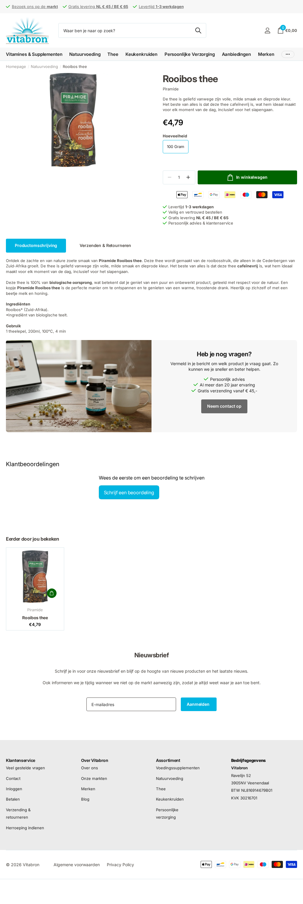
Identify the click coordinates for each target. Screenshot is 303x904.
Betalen (13, 799)
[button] (188, 177)
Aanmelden (199, 704)
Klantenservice (20, 760)
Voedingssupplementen (178, 768)
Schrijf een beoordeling (129, 492)
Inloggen (14, 788)
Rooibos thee (35, 617)
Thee (161, 788)
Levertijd (161, 6)
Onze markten (94, 778)
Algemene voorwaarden (77, 864)
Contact (13, 778)
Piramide (171, 89)
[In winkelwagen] (52, 593)
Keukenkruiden (170, 799)
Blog (85, 799)
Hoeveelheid (175, 136)
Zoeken (198, 30)
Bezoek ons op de (35, 6)
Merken (266, 54)
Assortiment (168, 760)
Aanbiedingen (236, 54)
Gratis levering (98, 6)
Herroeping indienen (25, 827)
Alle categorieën (34, 54)
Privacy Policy (120, 864)
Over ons (89, 768)
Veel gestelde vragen (25, 768)
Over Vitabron (94, 760)
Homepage (16, 66)
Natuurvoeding (44, 66)
